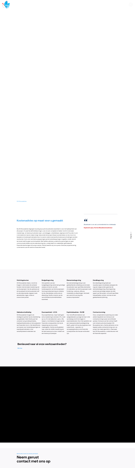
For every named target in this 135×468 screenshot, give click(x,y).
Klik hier (20, 348)
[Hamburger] (131, 4)
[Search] (125, 4)
